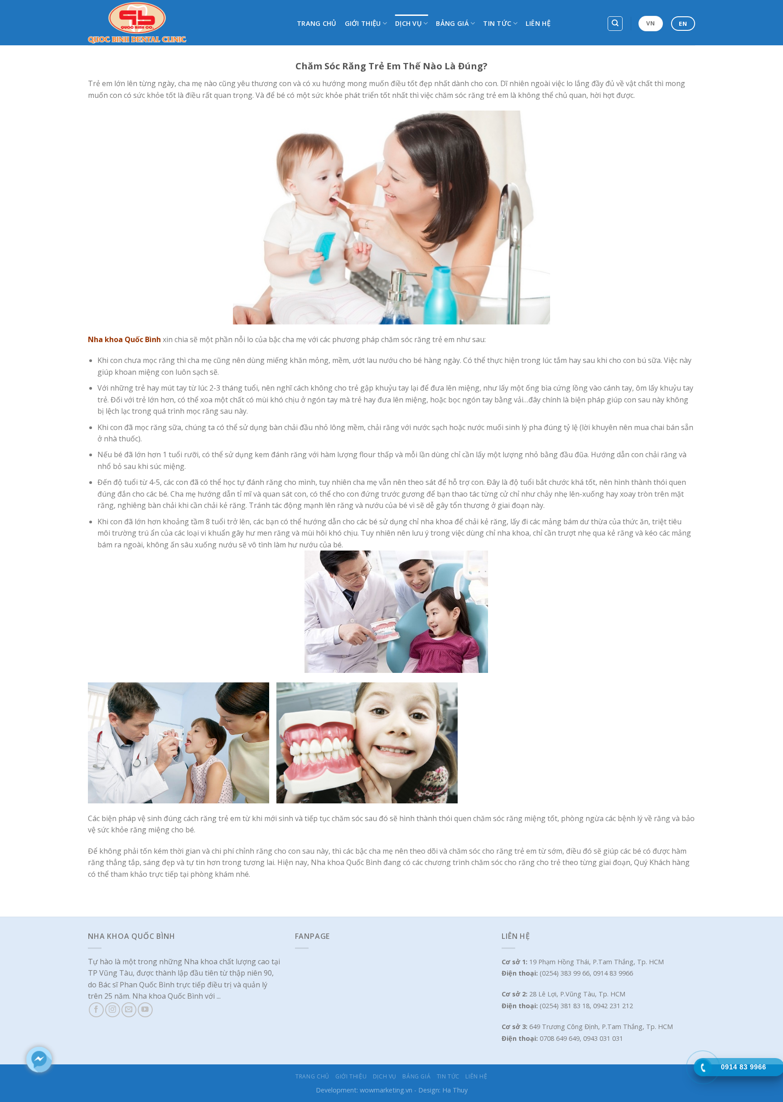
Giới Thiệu (363, 23)
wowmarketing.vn (386, 1090)
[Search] (615, 23)
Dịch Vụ (408, 23)
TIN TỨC (497, 23)
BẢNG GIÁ (452, 23)
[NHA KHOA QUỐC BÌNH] (185, 22)
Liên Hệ (538, 23)
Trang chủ (317, 23)
